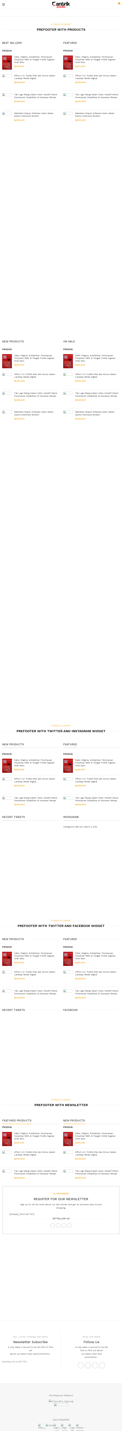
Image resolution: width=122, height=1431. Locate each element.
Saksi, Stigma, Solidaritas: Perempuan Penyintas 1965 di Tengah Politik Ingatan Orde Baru (34, 59)
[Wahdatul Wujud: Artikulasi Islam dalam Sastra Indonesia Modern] (7, 223)
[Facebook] (52, 1225)
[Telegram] (69, 1225)
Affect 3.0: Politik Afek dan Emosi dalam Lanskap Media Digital (34, 76)
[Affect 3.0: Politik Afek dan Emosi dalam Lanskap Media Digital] (7, 81)
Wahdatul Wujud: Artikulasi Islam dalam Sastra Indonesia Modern (34, 114)
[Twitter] (58, 1225)
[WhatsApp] (64, 1225)
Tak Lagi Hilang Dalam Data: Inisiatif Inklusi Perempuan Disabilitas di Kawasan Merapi (35, 95)
